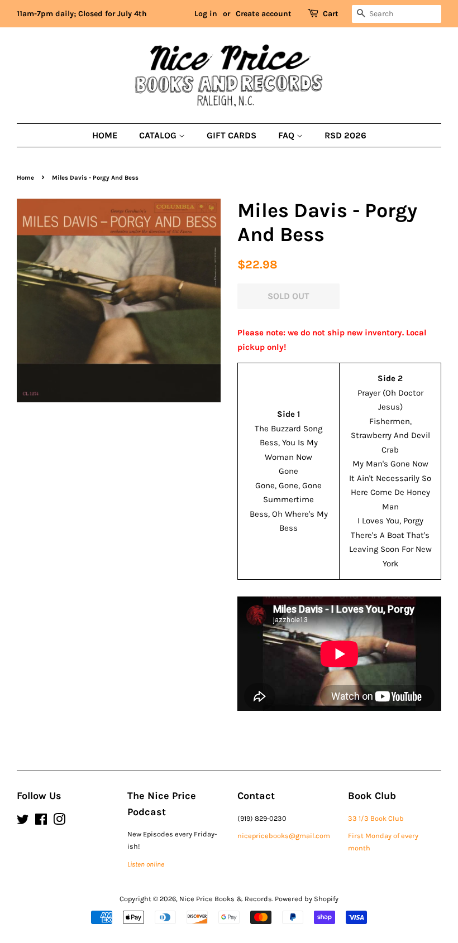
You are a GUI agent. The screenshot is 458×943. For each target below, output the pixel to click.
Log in (205, 13)
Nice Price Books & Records (225, 898)
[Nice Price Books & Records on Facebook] (41, 821)
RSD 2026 (345, 135)
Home (104, 135)
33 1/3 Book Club (376, 818)
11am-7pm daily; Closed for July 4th (82, 13)
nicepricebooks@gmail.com (283, 835)
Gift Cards (231, 135)
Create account (264, 13)
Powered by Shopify (306, 898)
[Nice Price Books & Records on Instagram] (59, 821)
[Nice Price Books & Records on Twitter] (23, 821)
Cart (330, 13)
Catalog (159, 135)
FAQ (287, 135)
